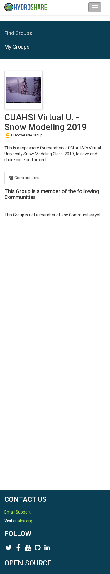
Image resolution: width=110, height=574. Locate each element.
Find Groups (18, 33)
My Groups (17, 47)
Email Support (17, 512)
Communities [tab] (26, 177)
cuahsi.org (22, 521)
